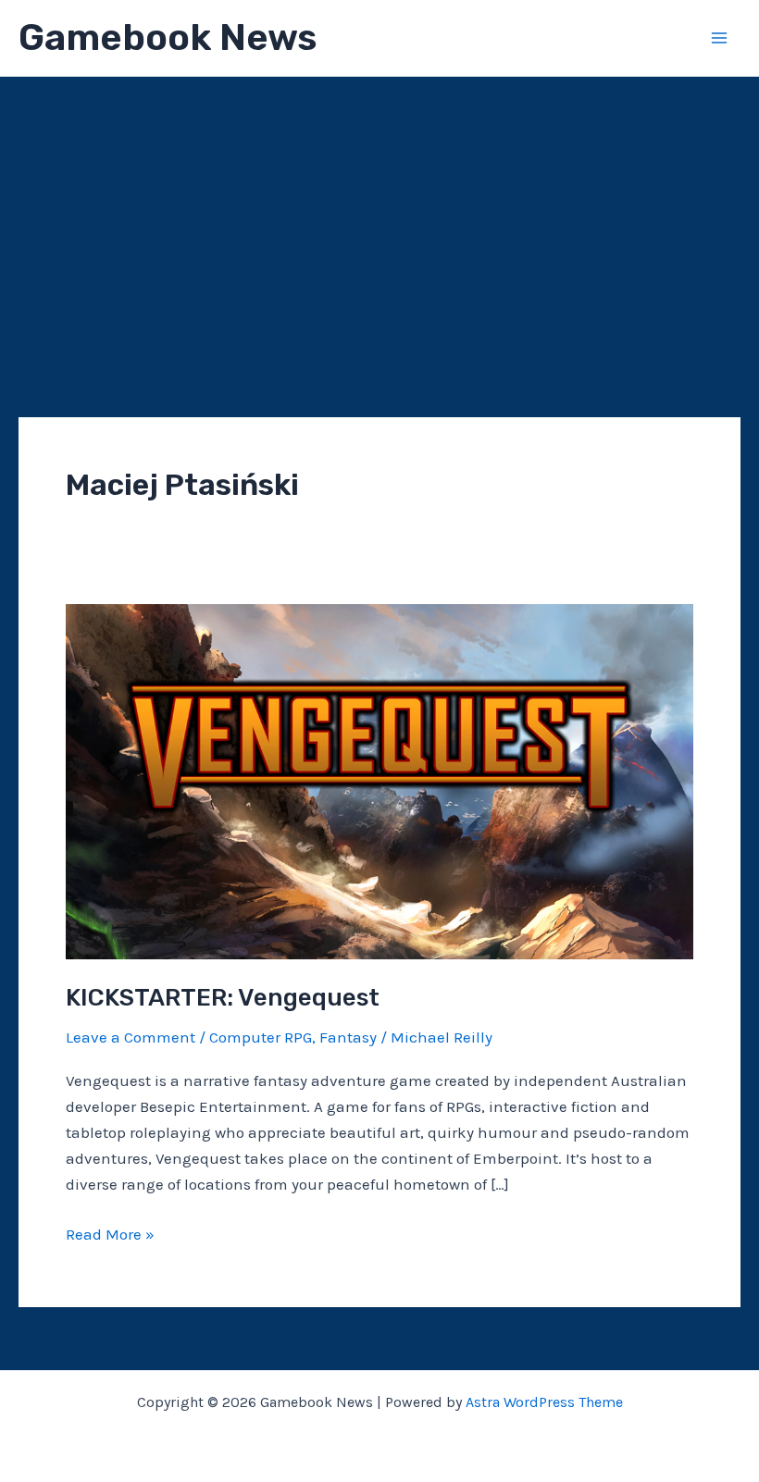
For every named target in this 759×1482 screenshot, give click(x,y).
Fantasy (348, 1037)
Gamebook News (168, 37)
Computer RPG (260, 1037)
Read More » (110, 1235)
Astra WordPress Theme (544, 1402)
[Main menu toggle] (720, 38)
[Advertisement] (379, 215)
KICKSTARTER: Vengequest (223, 997)
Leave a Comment (130, 1037)
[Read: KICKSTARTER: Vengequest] (379, 780)
